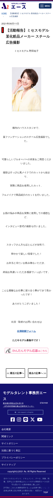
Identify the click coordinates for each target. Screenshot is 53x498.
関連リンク (7, 436)
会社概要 (6, 429)
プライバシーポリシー (13, 457)
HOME (4, 13)
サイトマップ (8, 464)
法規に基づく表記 (10, 450)
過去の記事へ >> (37, 373)
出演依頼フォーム (26, 331)
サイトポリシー (9, 443)
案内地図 (45, 403)
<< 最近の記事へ (15, 373)
